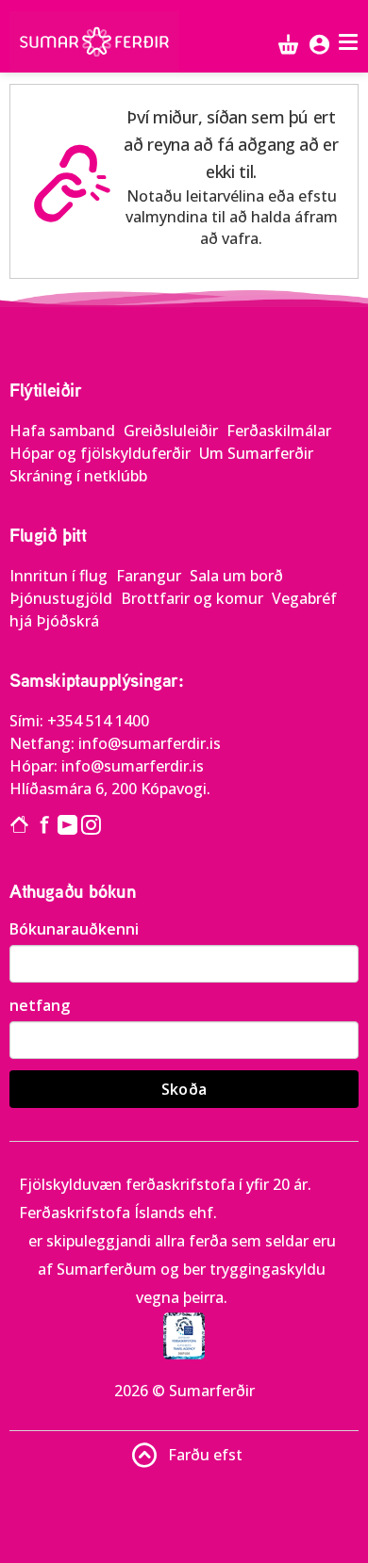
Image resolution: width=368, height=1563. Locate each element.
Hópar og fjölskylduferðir (101, 453)
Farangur (150, 575)
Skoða (184, 1089)
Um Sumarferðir (256, 453)
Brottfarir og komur (194, 598)
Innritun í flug (60, 575)
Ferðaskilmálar (278, 430)
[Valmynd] (350, 42)
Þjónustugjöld (62, 598)
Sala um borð (236, 575)
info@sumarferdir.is (149, 743)
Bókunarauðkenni (74, 929)
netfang (39, 1005)
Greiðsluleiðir (173, 430)
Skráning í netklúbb (78, 475)
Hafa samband (64, 430)
